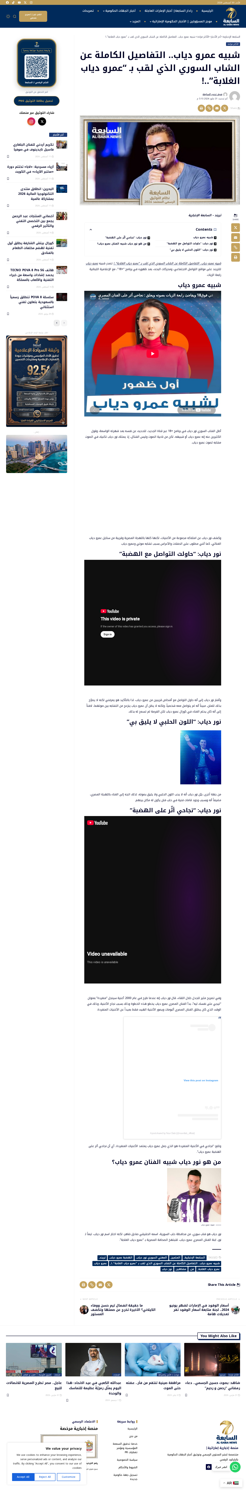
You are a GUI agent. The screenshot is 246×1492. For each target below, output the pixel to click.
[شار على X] (42, 121)
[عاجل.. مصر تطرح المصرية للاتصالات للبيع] (34, 1359)
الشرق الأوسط (45, 1374)
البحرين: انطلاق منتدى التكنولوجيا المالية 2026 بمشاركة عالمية (35, 193)
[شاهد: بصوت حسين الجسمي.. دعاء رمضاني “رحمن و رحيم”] (212, 1359)
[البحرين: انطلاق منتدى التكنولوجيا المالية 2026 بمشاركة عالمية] (61, 189)
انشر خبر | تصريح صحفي (33, 16)
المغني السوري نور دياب (152, 1257)
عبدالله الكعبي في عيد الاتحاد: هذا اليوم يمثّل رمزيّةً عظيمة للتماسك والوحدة (93, 1388)
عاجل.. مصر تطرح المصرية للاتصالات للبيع (34, 1385)
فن (192, 1269)
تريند (103, 1257)
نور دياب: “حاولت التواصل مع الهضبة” (190, 243)
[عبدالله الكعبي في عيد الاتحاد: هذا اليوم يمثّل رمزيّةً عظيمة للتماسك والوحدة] (93, 1359)
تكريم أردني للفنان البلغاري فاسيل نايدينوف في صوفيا (33, 147)
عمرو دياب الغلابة (209, 1269)
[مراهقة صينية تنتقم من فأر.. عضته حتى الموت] (153, 1359)
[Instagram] (31, 2)
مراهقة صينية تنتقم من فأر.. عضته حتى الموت (153, 1385)
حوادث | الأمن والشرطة (168, 1374)
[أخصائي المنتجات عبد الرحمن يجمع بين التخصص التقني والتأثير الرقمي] (61, 216)
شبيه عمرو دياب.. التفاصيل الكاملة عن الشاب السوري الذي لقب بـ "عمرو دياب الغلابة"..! (165, 1263)
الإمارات (116, 1374)
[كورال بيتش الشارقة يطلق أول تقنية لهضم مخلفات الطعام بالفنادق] (61, 243)
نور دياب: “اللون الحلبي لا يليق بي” (191, 249)
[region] (46, 1464)
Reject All (45, 1477)
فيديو (222, 1374)
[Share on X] (224, 108)
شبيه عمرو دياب (203, 237)
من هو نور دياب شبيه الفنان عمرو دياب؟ (122, 243)
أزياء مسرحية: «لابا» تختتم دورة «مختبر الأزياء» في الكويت (30, 169)
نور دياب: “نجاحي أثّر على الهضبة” (126, 237)
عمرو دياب (92, 263)
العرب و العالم (29, 1374)
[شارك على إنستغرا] (31, 121)
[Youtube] (19, 2)
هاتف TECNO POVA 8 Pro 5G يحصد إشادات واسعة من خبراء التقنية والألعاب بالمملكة (31, 275)
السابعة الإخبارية (195, 1257)
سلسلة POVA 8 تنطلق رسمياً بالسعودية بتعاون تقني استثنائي (31, 302)
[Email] (216, 108)
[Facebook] (7, 2)
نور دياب (167, 1269)
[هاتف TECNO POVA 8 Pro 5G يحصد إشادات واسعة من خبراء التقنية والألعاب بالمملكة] (61, 270)
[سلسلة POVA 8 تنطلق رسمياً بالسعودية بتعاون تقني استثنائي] (61, 297)
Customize (68, 1477)
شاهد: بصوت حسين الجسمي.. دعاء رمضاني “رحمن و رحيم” (212, 1385)
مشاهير (181, 1269)
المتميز (175, 1257)
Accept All (23, 1477)
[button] (15, 16)
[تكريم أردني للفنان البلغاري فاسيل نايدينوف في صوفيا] (61, 144)
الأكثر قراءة (233, 44)
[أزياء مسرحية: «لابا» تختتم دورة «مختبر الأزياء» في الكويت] (61, 167)
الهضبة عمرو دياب (121, 1257)
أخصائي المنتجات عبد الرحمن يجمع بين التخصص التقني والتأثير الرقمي (32, 220)
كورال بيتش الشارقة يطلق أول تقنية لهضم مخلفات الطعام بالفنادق (30, 248)
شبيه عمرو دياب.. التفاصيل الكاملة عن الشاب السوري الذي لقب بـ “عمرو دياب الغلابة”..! (167, 263)
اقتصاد (57, 1374)
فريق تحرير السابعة (212, 94)
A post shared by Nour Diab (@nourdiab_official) (172, 1133)
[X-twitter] (25, 2)
